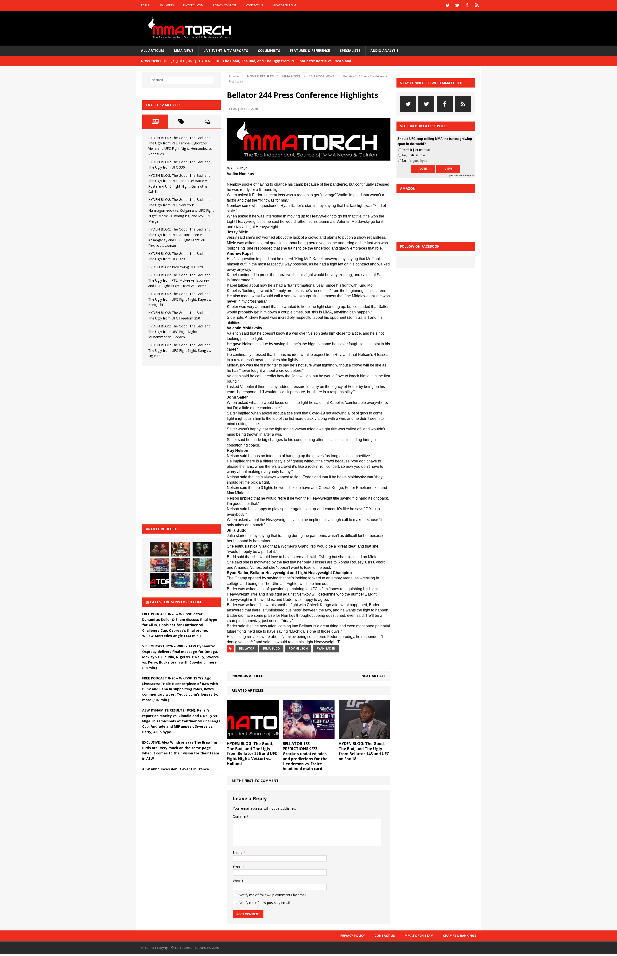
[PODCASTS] (476, 5)
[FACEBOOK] (467, 5)
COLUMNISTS (269, 50)
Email (237, 866)
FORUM (146, 5)
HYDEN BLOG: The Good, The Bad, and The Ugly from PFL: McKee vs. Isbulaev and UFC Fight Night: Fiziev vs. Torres (179, 280)
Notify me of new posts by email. (264, 902)
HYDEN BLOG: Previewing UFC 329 (175, 267)
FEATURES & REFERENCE (310, 50)
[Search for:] (181, 80)
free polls (469, 175)
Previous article (247, 675)
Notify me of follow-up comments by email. (273, 895)
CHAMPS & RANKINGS (459, 935)
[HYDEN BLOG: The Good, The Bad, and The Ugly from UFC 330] (180, 549)
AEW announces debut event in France (175, 769)
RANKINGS (167, 5)
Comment (240, 816)
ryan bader (325, 648)
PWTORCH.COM (193, 5)
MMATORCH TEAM (284, 5)
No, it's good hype (414, 161)
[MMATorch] (190, 28)
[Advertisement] (178, 444)
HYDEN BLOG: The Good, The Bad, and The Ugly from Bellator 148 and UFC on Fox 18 (364, 751)
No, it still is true (413, 155)
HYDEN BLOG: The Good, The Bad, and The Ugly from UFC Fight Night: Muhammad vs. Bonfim (179, 331)
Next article (374, 675)
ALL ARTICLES (152, 50)
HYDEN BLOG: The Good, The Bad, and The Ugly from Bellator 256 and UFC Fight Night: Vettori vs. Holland (252, 753)
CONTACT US (254, 5)
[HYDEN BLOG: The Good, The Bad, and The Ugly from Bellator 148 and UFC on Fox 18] (364, 736)
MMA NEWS (184, 50)
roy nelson (298, 648)
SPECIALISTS (350, 50)
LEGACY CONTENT (224, 5)
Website (239, 880)
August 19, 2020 (245, 109)
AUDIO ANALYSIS (384, 50)
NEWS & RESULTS (260, 76)
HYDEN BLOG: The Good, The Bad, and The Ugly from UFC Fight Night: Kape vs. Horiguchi (179, 299)
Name (238, 852)
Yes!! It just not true (416, 150)
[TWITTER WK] (457, 5)
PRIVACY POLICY (352, 935)
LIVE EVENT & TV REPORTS (225, 50)
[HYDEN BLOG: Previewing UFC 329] (159, 580)
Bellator (246, 648)
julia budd (271, 648)
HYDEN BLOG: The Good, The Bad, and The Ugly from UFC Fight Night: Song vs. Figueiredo (179, 350)
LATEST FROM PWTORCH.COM (175, 602)
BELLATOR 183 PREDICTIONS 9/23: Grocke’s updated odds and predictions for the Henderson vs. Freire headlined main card (305, 756)
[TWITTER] (447, 5)
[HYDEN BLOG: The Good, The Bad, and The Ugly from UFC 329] (202, 565)
